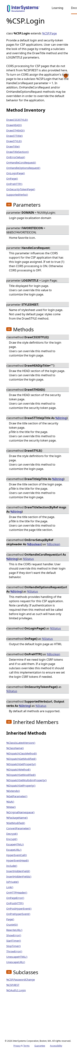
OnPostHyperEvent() (19, 908)
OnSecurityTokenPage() (20, 189)
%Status (28, 559)
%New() (11, 807)
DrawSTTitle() (14, 135)
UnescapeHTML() (16, 956)
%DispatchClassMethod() (21, 753)
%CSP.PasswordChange (20, 979)
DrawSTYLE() (14, 141)
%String (61, 418)
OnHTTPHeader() (16, 892)
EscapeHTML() (15, 844)
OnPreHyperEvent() (18, 914)
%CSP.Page (49, 33)
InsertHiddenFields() (18, 876)
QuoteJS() (12, 924)
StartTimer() (13, 940)
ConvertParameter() (18, 828)
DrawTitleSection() (17, 152)
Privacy (17, 1045)
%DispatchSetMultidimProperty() (26, 780)
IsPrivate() (12, 882)
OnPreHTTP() (14, 184)
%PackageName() (17, 817)
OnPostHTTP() (15, 903)
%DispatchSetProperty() (20, 785)
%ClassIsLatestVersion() (20, 742)
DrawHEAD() (14, 125)
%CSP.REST (12, 985)
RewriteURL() (14, 930)
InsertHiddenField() (18, 871)
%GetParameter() (16, 796)
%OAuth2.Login (16, 990)
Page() (10, 919)
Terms (26, 1045)
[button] (9, 204)
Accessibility (56, 1045)
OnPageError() (15, 898)
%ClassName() (15, 748)
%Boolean (34, 544)
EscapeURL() (13, 849)
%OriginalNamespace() (20, 812)
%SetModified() (15, 823)
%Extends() (13, 791)
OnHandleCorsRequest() (21, 162)
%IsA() (10, 801)
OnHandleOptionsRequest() (23, 168)
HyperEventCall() (16, 855)
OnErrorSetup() (15, 157)
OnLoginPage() (15, 173)
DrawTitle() (13, 146)
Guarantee (39, 1045)
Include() (11, 865)
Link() (9, 887)
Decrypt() (12, 833)
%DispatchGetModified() (21, 758)
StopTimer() (13, 946)
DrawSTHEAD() (15, 130)
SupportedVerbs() (17, 194)
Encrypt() (11, 839)
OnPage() (12, 178)
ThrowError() (14, 951)
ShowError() (13, 935)
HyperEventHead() (17, 860)
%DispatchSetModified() (21, 775)
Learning (57, 7)
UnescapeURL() (15, 962)
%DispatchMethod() (18, 769)
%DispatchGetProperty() (21, 764)
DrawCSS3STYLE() (17, 119)
